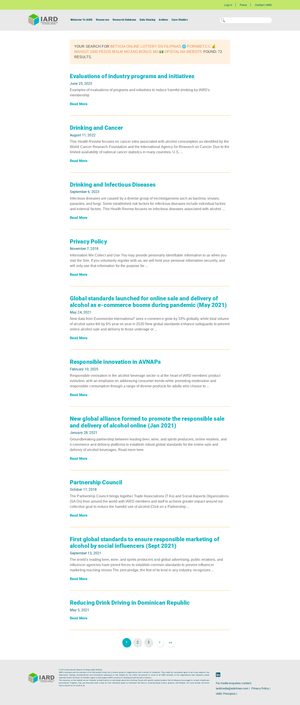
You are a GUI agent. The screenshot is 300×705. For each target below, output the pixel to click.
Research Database (124, 19)
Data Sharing (147, 19)
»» (170, 642)
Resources (102, 19)
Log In (228, 5)
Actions (163, 19)
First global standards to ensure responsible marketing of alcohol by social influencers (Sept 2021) (144, 542)
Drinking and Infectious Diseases (112, 184)
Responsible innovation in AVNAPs (115, 362)
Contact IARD (263, 5)
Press (243, 5)
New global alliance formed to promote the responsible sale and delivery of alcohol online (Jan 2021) (147, 422)
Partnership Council (96, 482)
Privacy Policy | (260, 688)
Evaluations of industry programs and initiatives (132, 76)
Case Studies (180, 19)
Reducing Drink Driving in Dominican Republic (130, 602)
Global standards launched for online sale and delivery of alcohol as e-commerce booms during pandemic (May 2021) (148, 301)
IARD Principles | (226, 693)
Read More (78, 104)
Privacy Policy (88, 241)
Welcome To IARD (81, 19)
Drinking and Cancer (96, 127)
